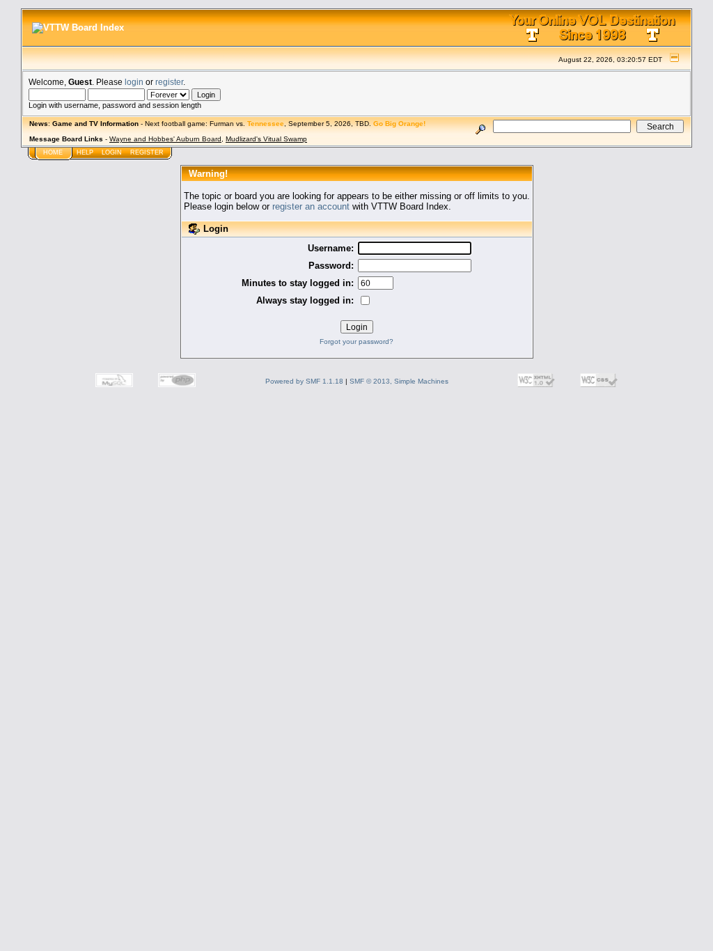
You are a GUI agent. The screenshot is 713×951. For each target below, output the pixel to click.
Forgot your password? (356, 341)
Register (147, 152)
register (169, 81)
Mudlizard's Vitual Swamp (266, 139)
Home (53, 152)
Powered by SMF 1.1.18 (304, 381)
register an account (311, 206)
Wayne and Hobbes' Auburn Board (165, 139)
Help (85, 152)
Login (112, 152)
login (134, 81)
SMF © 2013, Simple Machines (399, 381)
